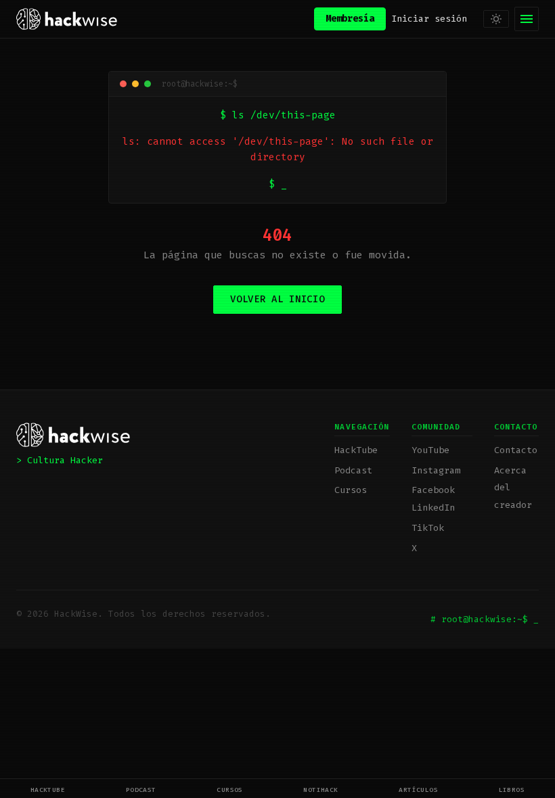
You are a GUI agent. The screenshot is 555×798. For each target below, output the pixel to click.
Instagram (436, 470)
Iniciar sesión (429, 18)
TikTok (428, 528)
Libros (512, 789)
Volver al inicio (277, 299)
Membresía (350, 18)
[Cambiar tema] (496, 19)
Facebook (433, 490)
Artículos (418, 789)
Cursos (230, 789)
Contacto (515, 450)
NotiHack (320, 789)
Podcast (141, 789)
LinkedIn (433, 507)
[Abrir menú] (526, 19)
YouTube (430, 450)
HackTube (48, 789)
